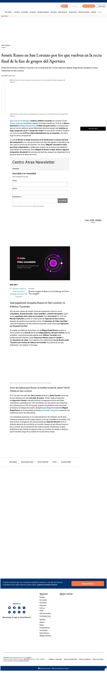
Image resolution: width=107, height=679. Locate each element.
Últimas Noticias (45, 635)
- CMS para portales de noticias (55, 668)
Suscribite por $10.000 (88, 6)
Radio (100, 12)
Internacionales (43, 12)
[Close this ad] (106, 669)
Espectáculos (62, 12)
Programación (45, 627)
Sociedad (33, 12)
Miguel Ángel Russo (28, 126)
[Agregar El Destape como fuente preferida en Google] (69, 76)
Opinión (93, 12)
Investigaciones (83, 12)
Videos (42, 622)
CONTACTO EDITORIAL (98, 659)
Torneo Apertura (16, 123)
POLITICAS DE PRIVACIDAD (70, 659)
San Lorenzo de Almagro (20, 121)
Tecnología (73, 12)
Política (17, 12)
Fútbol (54, 462)
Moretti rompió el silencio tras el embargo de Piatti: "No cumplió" (48, 292)
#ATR (41, 610)
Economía (24, 12)
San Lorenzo (13, 462)
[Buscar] (58, 6)
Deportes (54, 12)
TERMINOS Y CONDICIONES (55, 659)
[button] (4, 88)
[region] (53, 31)
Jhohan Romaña (66, 462)
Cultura (42, 608)
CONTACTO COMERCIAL (85, 659)
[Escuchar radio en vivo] (74, 6)
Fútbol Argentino (42, 462)
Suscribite (88, 583)
